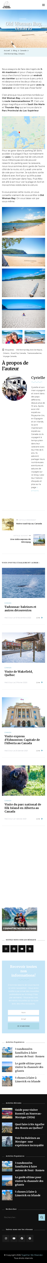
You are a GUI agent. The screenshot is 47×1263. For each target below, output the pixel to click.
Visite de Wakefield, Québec (19, 673)
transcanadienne (34, 353)
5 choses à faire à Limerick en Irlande (27, 1193)
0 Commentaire (35, 38)
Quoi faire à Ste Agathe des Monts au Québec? (29, 1126)
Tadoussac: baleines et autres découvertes (20, 608)
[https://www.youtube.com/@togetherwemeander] (21, 948)
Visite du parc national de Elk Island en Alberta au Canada (23, 808)
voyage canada (9, 356)
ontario (6, 353)
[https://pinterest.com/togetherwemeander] (29, 1238)
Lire (38, 618)
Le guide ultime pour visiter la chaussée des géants (29, 1067)
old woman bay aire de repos (29, 350)
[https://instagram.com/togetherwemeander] (6, 948)
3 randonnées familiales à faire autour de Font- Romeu (29, 1052)
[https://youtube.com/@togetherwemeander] (13, 1238)
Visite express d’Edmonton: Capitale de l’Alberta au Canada (22, 740)
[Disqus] (23, 866)
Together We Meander (32, 1255)
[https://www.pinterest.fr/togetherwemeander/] (29, 948)
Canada (22, 19)
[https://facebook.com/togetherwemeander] (13, 948)
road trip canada (18, 353)
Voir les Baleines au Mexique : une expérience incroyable (29, 1141)
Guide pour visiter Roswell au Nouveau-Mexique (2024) (28, 1113)
